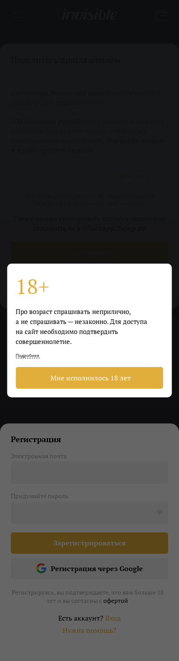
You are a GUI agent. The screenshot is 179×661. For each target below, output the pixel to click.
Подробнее (28, 355)
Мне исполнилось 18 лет (90, 378)
